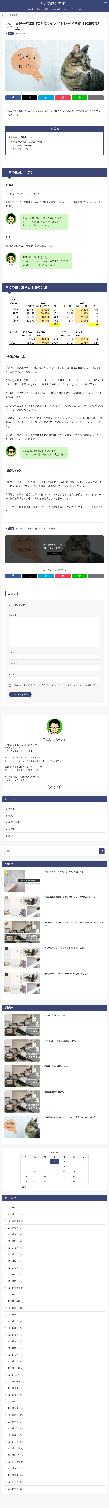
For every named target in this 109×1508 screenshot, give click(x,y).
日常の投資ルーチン (23, 137)
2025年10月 (15, 1221)
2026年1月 (15, 1207)
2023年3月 (15, 1428)
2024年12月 (15, 1288)
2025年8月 (15, 1234)
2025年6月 (15, 1248)
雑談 (10, 836)
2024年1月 (15, 1361)
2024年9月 (15, 1308)
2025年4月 (15, 1261)
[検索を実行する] (102, 851)
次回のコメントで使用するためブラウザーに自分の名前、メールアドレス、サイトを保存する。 (54, 685)
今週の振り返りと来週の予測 (27, 141)
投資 (10, 33)
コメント (14, 615)
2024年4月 (15, 1341)
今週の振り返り (25, 145)
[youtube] (54, 787)
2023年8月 (15, 1395)
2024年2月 (15, 1355)
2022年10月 (15, 1462)
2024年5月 (15, 1335)
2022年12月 (15, 1448)
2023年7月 (15, 1401)
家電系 (11, 809)
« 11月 (23, 1187)
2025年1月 (15, 1281)
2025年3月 (15, 1268)
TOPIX (21, 529)
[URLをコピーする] (96, 97)
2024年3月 (15, 1348)
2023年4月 (15, 1422)
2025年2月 (15, 1274)
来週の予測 (23, 149)
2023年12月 (15, 1368)
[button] (13, 97)
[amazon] (59, 787)
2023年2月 (15, 1435)
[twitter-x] (50, 787)
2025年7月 (15, 1241)
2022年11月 (15, 1455)
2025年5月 (15, 1254)
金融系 (11, 829)
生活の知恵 (14, 822)
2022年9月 (15, 1468)
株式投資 (52, 529)
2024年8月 (15, 1314)
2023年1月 (15, 1442)
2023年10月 (16, 1381)
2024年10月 (15, 1301)
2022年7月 (15, 1482)
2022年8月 (15, 1475)
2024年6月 (15, 1328)
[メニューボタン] (105, 3)
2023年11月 (15, 1375)
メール (13, 663)
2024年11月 (15, 1294)
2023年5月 (15, 1415)
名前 (12, 652)
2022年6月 (15, 1489)
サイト (12, 674)
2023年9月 (15, 1388)
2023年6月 (15, 1408)
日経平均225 (40, 529)
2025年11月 (15, 1214)
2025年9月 (15, 1228)
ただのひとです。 (54, 3)
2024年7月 (15, 1321)
